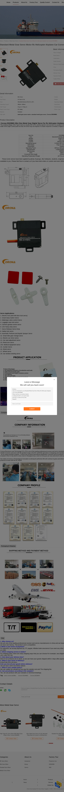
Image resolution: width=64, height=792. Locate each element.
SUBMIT (32, 409)
